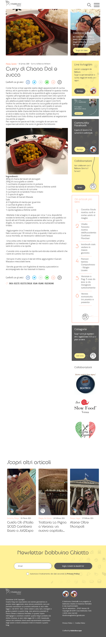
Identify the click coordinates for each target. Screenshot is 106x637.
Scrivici (80, 187)
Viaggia (78, 518)
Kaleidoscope (76, 631)
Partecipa (80, 91)
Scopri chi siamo (82, 50)
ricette (17, 283)
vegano (41, 283)
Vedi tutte (80, 356)
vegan (35, 283)
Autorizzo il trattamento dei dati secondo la (55, 574)
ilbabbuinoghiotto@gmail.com (73, 615)
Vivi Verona (47, 518)
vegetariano (49, 283)
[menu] (97, 5)
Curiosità (10, 518)
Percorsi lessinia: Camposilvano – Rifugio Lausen (88, 265)
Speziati (14, 64)
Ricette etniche (26, 283)
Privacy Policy (73, 574)
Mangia (8, 64)
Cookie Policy (80, 623)
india (11, 283)
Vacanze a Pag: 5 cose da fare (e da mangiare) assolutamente (88, 282)
